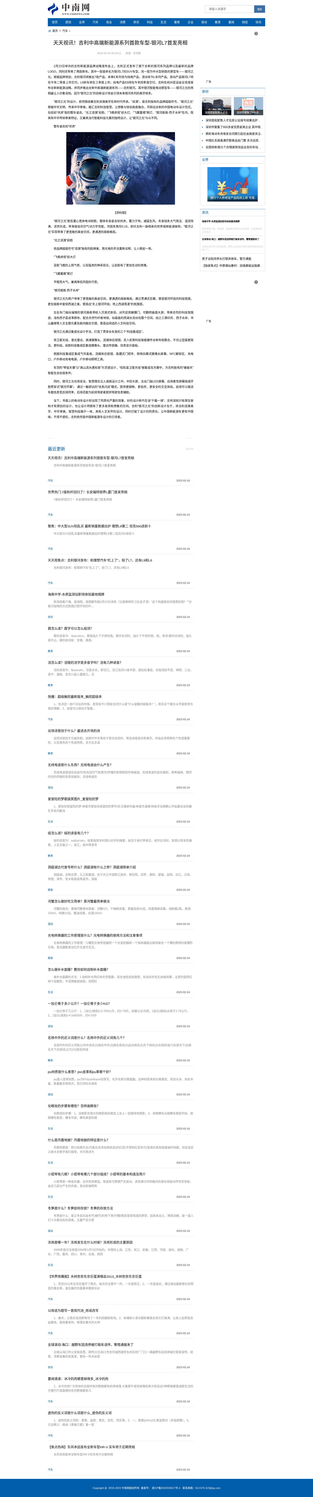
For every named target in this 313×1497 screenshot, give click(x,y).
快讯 (258, 22)
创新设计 (138, 425)
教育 (218, 22)
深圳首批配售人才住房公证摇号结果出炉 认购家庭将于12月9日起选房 (250, 120)
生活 (163, 22)
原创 (68, 22)
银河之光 (110, 425)
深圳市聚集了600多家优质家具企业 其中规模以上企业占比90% (246, 127)
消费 (123, 22)
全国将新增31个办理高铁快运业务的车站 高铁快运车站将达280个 (248, 147)
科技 (150, 22)
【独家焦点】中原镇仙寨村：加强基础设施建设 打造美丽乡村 (241, 265)
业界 (82, 22)
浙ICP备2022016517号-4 (166, 1487)
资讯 (136, 22)
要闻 (231, 22)
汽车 (95, 22)
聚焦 (177, 22)
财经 (245, 22)
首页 (55, 22)
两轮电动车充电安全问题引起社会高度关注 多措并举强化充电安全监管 (251, 133)
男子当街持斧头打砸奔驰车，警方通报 (226, 258)
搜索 (259, 9)
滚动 (204, 22)
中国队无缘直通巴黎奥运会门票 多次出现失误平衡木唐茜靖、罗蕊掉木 (251, 140)
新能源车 (124, 425)
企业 (190, 22)
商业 (109, 22)
